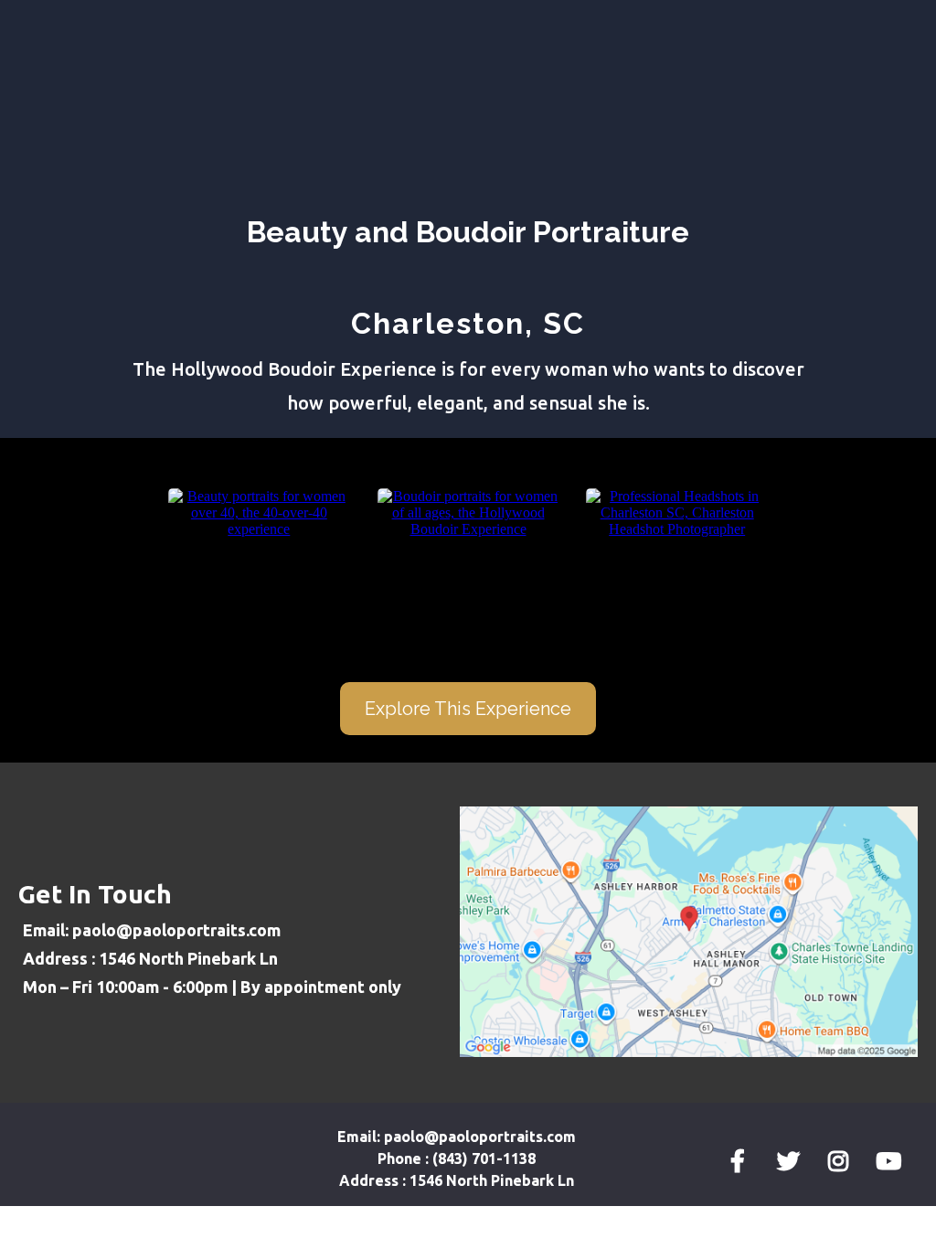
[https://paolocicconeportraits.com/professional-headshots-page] (677, 511)
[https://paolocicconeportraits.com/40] (259, 511)
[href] (689, 930)
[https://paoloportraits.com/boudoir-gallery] (468, 511)
